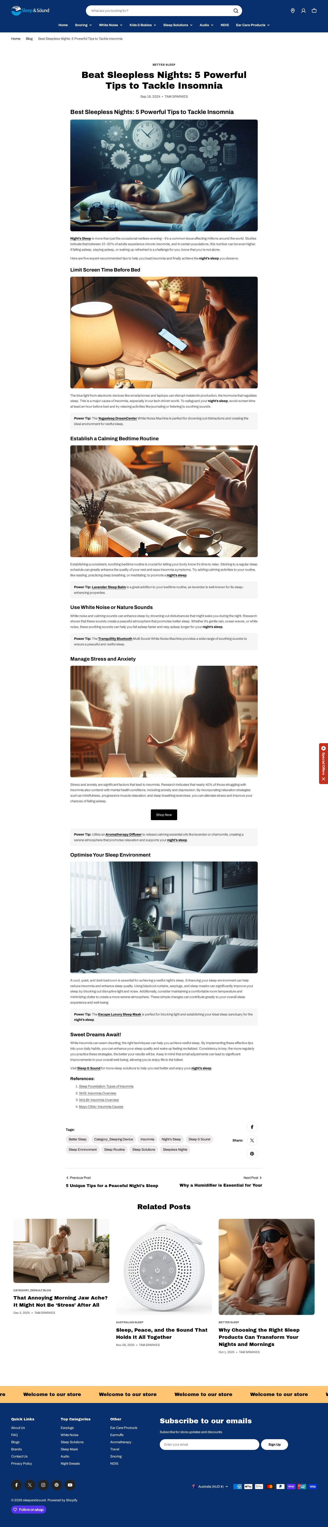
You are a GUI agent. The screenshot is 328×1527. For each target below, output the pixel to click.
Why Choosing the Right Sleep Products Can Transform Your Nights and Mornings (259, 1337)
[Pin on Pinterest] (252, 1153)
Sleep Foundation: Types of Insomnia (106, 1086)
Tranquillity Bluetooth (115, 638)
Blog (29, 38)
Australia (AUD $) (211, 1486)
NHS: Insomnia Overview (97, 1093)
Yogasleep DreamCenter (117, 418)
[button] (323, 763)
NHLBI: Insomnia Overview (99, 1100)
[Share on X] (252, 1140)
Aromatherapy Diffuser (124, 834)
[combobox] (164, 10)
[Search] (236, 10)
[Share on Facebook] (252, 1127)
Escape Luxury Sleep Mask (119, 1014)
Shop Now (164, 815)
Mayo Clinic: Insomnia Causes (101, 1106)
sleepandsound (34, 1500)
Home (15, 38)
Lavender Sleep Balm (109, 587)
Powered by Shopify (62, 1500)
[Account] (303, 10)
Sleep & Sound (88, 1068)
